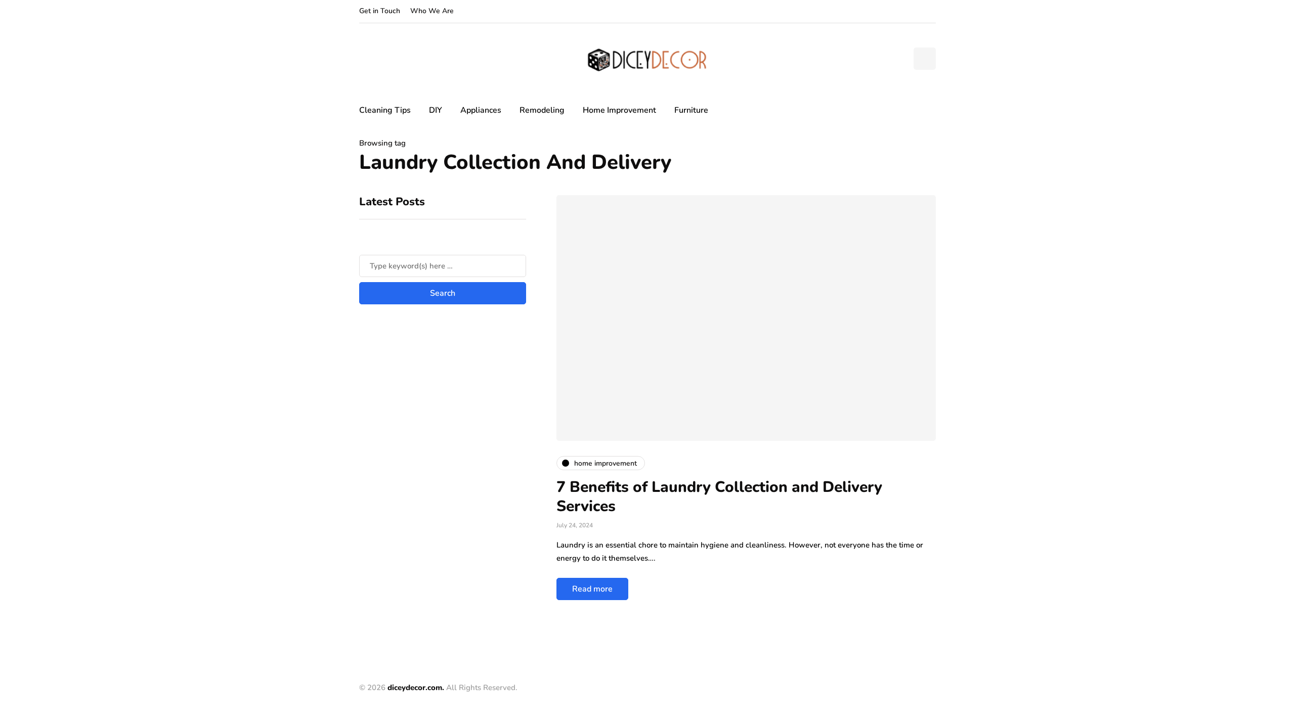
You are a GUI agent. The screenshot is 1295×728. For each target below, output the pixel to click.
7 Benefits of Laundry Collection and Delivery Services (719, 497)
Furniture (691, 110)
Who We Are (432, 11)
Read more (592, 589)
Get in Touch (379, 11)
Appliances (480, 110)
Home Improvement (619, 110)
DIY (435, 110)
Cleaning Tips (385, 110)
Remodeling (542, 110)
